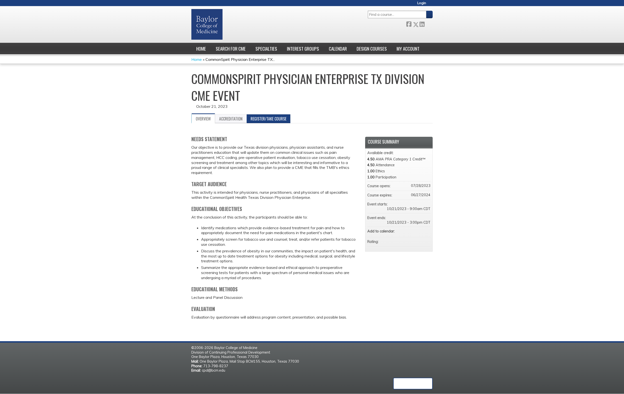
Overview (203, 119)
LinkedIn (421, 23)
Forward (428, 23)
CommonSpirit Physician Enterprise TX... (240, 59)
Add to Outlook (426, 231)
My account (408, 48)
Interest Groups (303, 48)
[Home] (207, 24)
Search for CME (231, 48)
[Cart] (431, 4)
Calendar (338, 48)
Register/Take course (268, 119)
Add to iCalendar (420, 231)
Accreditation (231, 119)
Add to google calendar (407, 231)
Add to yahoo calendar (413, 231)
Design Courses (372, 48)
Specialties (266, 48)
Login (421, 3)
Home (201, 48)
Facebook (408, 23)
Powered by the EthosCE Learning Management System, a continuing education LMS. (413, 383)
